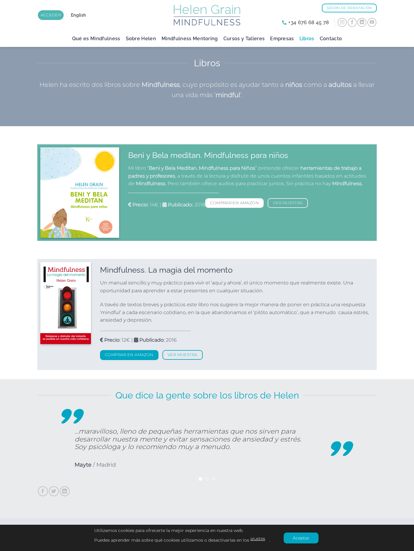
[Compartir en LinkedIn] (65, 491)
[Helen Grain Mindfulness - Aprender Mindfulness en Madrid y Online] (207, 15)
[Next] (362, 446)
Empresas (282, 38)
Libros (306, 38)
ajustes (257, 538)
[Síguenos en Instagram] (342, 22)
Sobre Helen (141, 38)
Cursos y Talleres (244, 38)
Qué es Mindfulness (96, 38)
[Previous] (51, 446)
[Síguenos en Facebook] (352, 22)
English (78, 15)
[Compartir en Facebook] (43, 491)
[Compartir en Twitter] (54, 491)
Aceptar (301, 538)
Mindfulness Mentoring (190, 38)
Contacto (331, 38)
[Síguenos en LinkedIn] (361, 22)
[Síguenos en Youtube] (371, 22)
